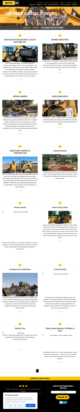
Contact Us (62, 2)
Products (39, 4)
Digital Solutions (65, 4)
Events (36, 28)
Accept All (30, 405)
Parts (45, 4)
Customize (10, 405)
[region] (20, 400)
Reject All (20, 405)
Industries (32, 4)
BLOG (52, 2)
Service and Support (53, 4)
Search (74, 2)
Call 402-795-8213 (39, 2)
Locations (69, 2)
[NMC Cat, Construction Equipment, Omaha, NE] (63, 402)
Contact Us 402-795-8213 (40, 378)
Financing (74, 4)
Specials (47, 2)
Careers (56, 2)
